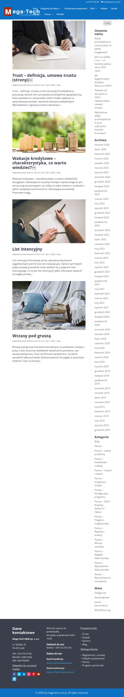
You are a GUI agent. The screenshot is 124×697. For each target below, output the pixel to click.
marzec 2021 (101, 298)
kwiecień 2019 (102, 411)
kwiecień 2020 (102, 352)
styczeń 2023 (102, 208)
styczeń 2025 (102, 172)
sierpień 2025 (102, 163)
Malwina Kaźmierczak (35, 85)
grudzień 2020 (102, 312)
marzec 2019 (101, 416)
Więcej (36, 14)
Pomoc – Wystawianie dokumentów (102, 566)
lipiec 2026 (100, 149)
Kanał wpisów (102, 597)
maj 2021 (100, 289)
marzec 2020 (101, 357)
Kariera (86, 640)
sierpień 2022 (102, 234)
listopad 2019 (102, 375)
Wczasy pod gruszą (31, 335)
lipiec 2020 (100, 338)
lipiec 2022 (100, 239)
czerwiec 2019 (102, 402)
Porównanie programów (76, 9)
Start (35, 9)
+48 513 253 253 (93, 2)
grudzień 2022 (102, 212)
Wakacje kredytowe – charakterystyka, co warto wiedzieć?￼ (39, 162)
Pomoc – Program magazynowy (102, 520)
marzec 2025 (101, 167)
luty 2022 (100, 262)
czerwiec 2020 (102, 343)
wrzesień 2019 (102, 388)
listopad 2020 (102, 316)
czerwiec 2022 (102, 244)
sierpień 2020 (102, 334)
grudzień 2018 (102, 429)
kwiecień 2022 (102, 253)
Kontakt (60, 14)
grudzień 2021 (102, 271)
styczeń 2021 (102, 307)
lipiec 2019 (100, 397)
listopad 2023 (102, 186)
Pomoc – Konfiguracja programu (101, 493)
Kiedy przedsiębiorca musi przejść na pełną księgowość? (103, 45)
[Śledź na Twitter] (19, 674)
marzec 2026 (101, 158)
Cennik (114, 9)
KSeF (92, 9)
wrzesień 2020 (102, 329)
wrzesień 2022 (102, 230)
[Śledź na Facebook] (14, 674)
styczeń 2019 (102, 425)
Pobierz (104, 9)
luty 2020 (100, 361)
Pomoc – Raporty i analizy (99, 532)
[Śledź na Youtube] (38, 674)
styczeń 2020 (102, 366)
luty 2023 (100, 203)
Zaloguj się (100, 592)
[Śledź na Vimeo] (14, 679)
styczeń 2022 (102, 267)
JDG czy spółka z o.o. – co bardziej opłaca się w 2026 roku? (103, 63)
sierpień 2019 (102, 393)
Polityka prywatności (93, 658)
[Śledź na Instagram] (29, 674)
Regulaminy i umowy (93, 655)
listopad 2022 (102, 217)
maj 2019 (100, 406)
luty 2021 (100, 302)
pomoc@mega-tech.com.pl (60, 671)
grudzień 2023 (102, 181)
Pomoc (47, 14)
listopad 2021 (102, 276)
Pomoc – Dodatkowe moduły (101, 462)
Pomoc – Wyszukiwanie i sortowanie (103, 578)
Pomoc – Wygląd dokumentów (102, 555)
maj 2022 (100, 248)
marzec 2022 (101, 257)
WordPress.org (102, 610)
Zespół (85, 637)
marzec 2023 (101, 198)
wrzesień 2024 (102, 177)
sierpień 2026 (102, 144)
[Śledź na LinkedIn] (24, 674)
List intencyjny (27, 249)
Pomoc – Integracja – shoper (101, 482)
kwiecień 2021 (102, 293)
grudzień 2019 (102, 371)
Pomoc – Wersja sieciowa (99, 543)
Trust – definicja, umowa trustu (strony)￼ (44, 77)
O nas (85, 633)
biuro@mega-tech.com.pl (59, 662)
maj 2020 (100, 348)
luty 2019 (100, 420)
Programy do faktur (50, 9)
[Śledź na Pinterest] (34, 674)
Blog (59, 85)
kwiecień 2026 (102, 153)
